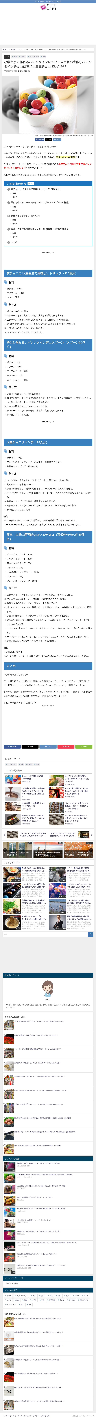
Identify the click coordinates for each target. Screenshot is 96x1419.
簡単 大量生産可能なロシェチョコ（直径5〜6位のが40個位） (39, 229)
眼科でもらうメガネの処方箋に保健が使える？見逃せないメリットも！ (38, 1387)
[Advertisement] (48, 28)
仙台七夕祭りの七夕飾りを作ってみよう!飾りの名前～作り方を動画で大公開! (40, 1090)
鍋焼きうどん (84, 1300)
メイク (9, 1300)
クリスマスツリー (22, 1295)
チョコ (86, 1295)
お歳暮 (43, 1295)
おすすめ (72, 1300)
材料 (14, 193)
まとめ (12, 242)
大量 (44, 56)
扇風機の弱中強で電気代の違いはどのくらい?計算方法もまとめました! (38, 1332)
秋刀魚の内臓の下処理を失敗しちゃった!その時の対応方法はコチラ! (37, 1145)
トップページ (7, 1416)
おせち (67, 1295)
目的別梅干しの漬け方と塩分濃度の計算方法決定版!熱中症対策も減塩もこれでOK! (42, 1118)
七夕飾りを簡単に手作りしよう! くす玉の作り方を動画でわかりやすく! (38, 1104)
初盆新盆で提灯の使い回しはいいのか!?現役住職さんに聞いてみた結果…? (39, 1076)
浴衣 (34, 1295)
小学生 (23, 56)
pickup (77, 1295)
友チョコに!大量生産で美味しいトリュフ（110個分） (35, 189)
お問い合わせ (45, 1416)
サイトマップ (17, 1416)
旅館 (17, 1300)
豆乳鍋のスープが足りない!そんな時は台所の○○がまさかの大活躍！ (37, 1063)
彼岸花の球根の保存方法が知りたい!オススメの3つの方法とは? (35, 1035)
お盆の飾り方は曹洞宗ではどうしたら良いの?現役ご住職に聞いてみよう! (39, 1021)
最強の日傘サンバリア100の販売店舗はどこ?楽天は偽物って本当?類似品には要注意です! (44, 1132)
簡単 (15, 56)
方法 (51, 1295)
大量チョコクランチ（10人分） (24, 216)
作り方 (14, 197)
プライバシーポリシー (31, 1416)
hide (31, 183)
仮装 (59, 1295)
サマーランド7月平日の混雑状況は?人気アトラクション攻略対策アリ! (38, 1049)
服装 (29, 1304)
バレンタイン (34, 56)
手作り (62, 1300)
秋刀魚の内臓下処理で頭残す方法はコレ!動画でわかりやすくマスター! (38, 1346)
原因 (22, 1304)
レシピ (7, 56)
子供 (42, 1300)
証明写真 (52, 1300)
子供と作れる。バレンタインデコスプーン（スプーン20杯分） (39, 202)
